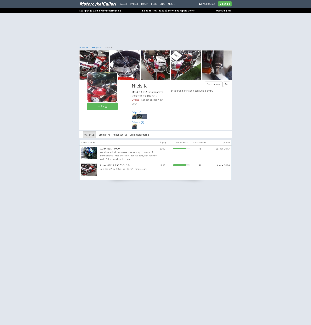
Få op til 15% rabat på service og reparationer (168, 10)
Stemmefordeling (139, 134)
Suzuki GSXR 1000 (110, 148)
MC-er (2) (89, 134)
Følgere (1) (138, 122)
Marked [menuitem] (134, 4)
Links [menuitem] (162, 4)
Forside (83, 47)
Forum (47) (104, 134)
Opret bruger (208, 4)
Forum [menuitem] (144, 4)
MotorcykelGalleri (97, 3)
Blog (154, 4)
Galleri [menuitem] (123, 4)
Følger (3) (137, 112)
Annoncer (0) (120, 134)
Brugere (96, 47)
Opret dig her (223, 10)
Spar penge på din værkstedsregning (100, 10)
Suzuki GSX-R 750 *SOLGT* (115, 165)
